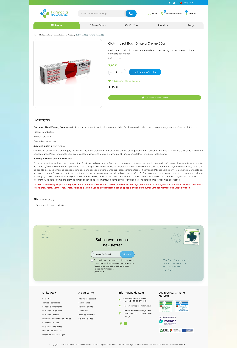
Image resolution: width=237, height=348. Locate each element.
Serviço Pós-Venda (50, 322)
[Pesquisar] (131, 13)
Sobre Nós (46, 299)
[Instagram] (174, 2)
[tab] (41, 120)
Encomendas (84, 303)
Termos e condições (51, 303)
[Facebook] (170, 2)
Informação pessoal (87, 299)
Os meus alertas (85, 318)
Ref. (110, 58)
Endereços (83, 311)
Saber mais (99, 271)
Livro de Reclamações (52, 330)
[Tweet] (113, 87)
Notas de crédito (85, 307)
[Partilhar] (109, 87)
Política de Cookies (50, 314)
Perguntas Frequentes (52, 326)
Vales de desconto (86, 314)
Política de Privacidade (52, 311)
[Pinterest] (117, 87)
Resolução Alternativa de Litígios (56, 318)
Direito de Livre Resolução (53, 334)
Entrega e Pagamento (52, 307)
